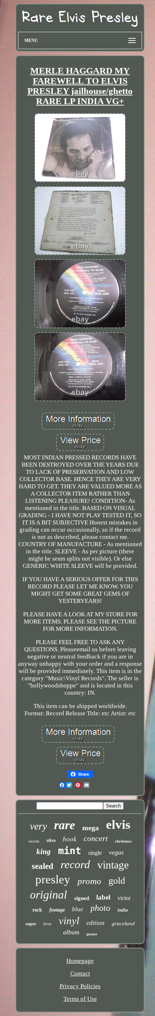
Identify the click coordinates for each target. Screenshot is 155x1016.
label (103, 897)
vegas (116, 852)
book (69, 838)
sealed (42, 866)
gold (116, 880)
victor (124, 898)
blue (77, 909)
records (33, 841)
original (48, 894)
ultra (51, 840)
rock (37, 910)
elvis (118, 825)
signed (81, 898)
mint (69, 850)
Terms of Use (80, 998)
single (95, 853)
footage (57, 910)
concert (96, 838)
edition (96, 922)
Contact (80, 973)
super (31, 923)
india (123, 910)
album (71, 932)
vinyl (69, 920)
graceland (123, 923)
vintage (113, 865)
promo (89, 881)
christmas (123, 841)
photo (100, 908)
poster (92, 934)
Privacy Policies (80, 986)
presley (52, 879)
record (75, 864)
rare (64, 825)
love (47, 923)
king (43, 851)
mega (90, 828)
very (38, 826)
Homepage (80, 960)
